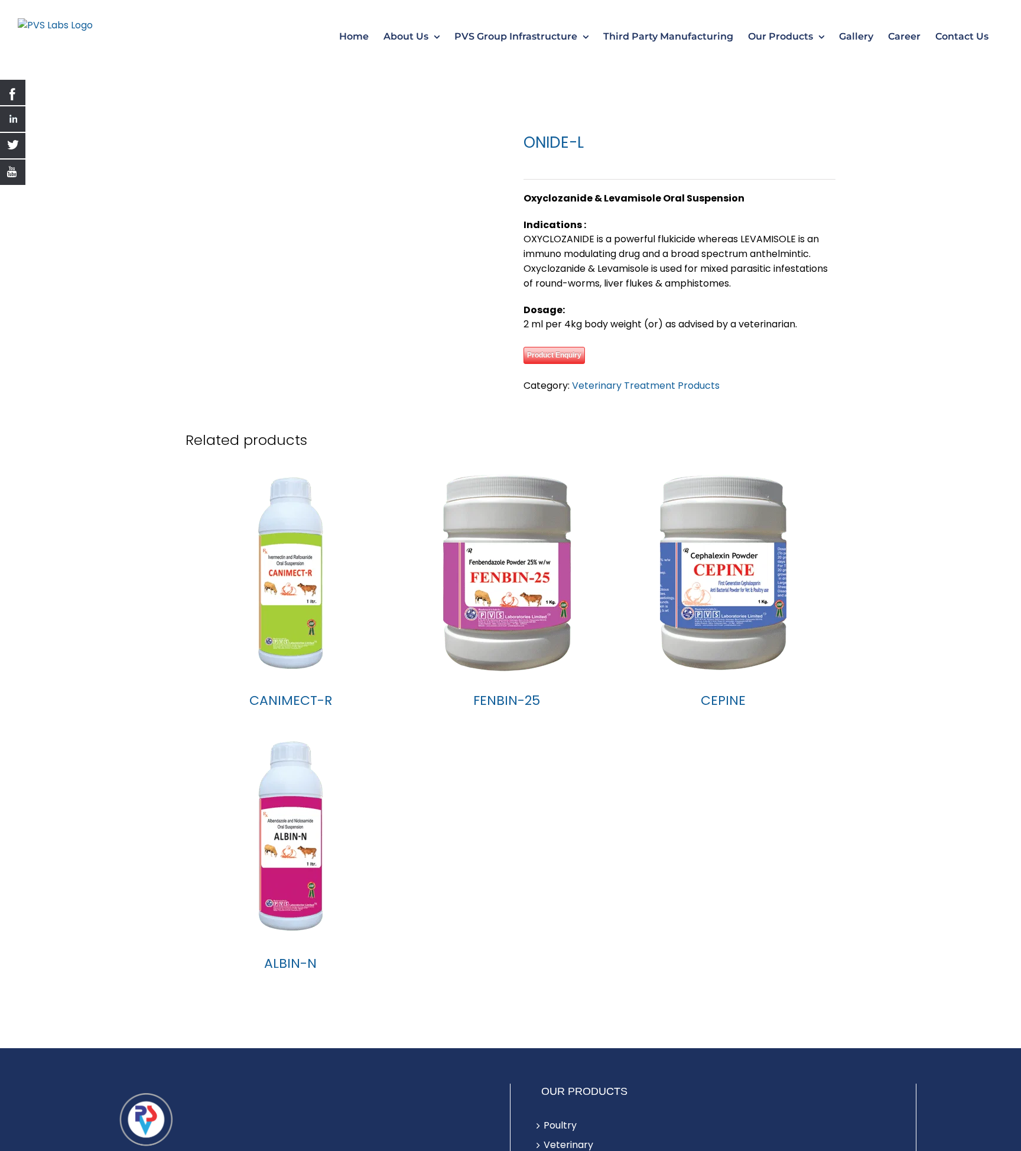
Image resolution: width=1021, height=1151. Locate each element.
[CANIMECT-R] (290, 595)
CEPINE (723, 723)
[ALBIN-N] (290, 858)
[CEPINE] (723, 595)
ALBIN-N (290, 986)
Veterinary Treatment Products (646, 385)
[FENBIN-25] (507, 595)
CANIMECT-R (290, 723)
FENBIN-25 (506, 723)
